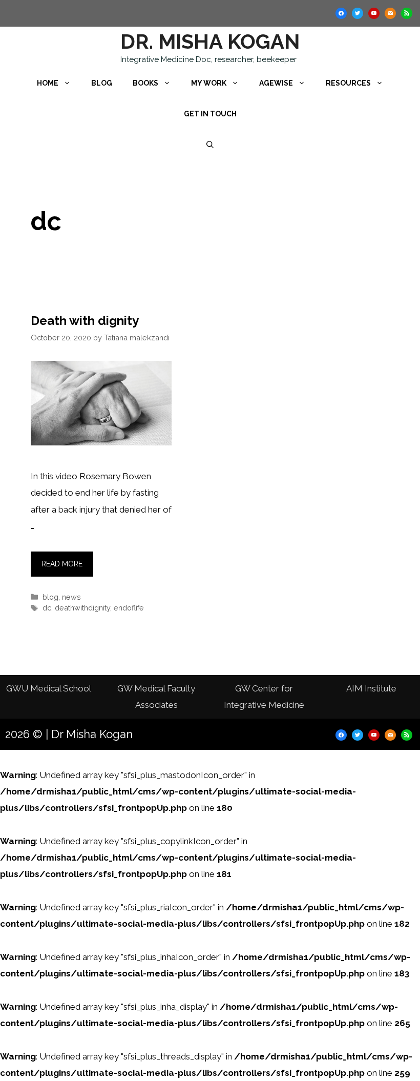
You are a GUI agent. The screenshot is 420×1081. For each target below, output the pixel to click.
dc (47, 607)
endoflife (129, 607)
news (71, 597)
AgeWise (276, 83)
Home (47, 83)
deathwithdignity (82, 607)
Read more (61, 564)
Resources (348, 83)
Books (145, 83)
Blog (101, 83)
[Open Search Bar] (210, 144)
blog (50, 597)
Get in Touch (210, 114)
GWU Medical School (48, 688)
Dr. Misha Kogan (210, 41)
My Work (208, 83)
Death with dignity (85, 320)
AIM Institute (371, 688)
